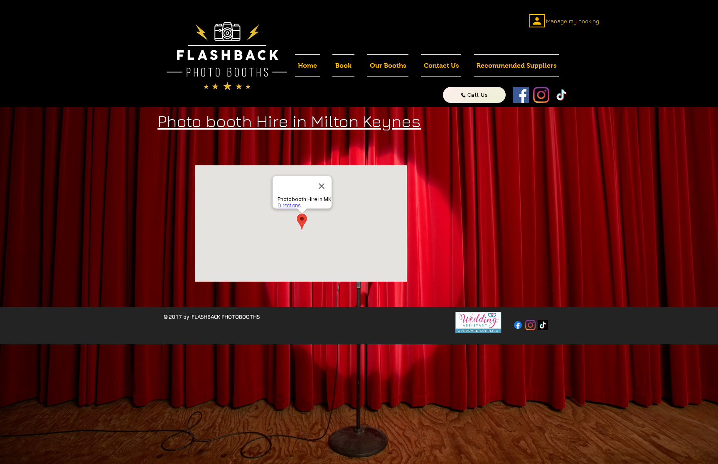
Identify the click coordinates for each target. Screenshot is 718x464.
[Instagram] (541, 95)
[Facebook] (521, 95)
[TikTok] (561, 95)
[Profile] (537, 20)
